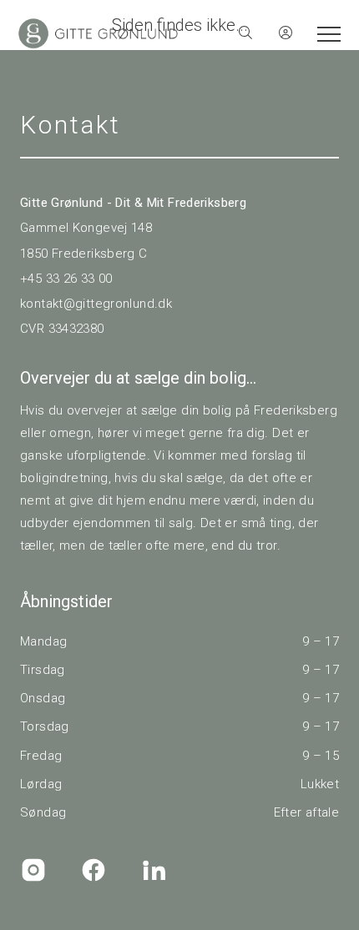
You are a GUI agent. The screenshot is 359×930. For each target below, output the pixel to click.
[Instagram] (33, 870)
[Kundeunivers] (285, 33)
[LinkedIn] (153, 870)
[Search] (245, 33)
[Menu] (325, 33)
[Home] (98, 33)
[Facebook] (93, 870)
